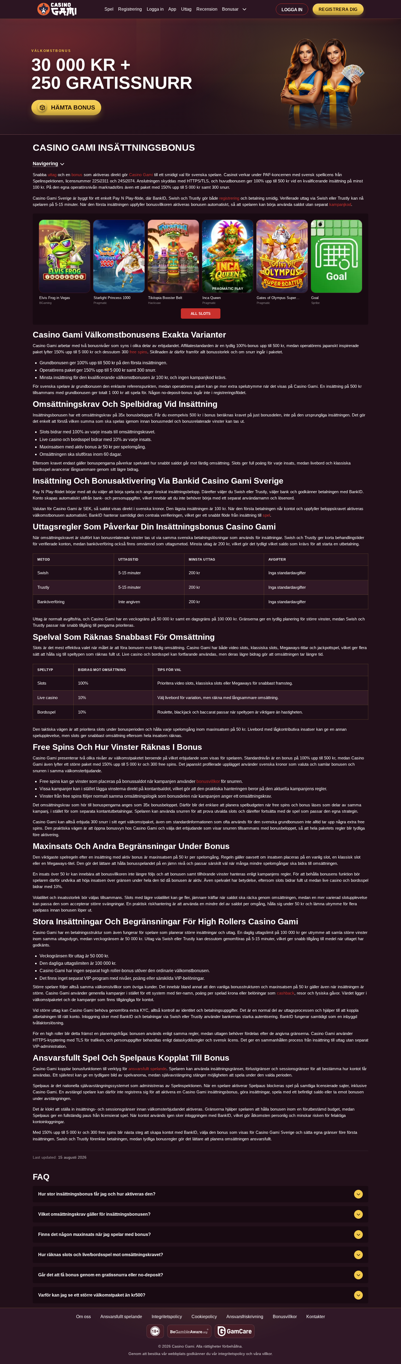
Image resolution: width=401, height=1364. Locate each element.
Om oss (83, 1316)
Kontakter (315, 1316)
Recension (206, 9)
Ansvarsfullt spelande (121, 1316)
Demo (64, 268)
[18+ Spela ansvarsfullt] (155, 1331)
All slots (201, 314)
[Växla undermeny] (244, 9)
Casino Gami (141, 174)
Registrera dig (338, 9)
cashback (285, 993)
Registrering (130, 9)
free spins (138, 352)
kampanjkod (340, 204)
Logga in (155, 9)
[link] (64, 262)
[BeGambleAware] (189, 1331)
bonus (76, 174)
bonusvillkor (208, 781)
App (172, 9)
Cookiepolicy (204, 1316)
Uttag (186, 9)
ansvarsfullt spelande (147, 1068)
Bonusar (230, 9)
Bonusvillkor (285, 1316)
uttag (52, 174)
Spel (108, 9)
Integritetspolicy (167, 1316)
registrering (229, 198)
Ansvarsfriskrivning (244, 1316)
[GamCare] (235, 1331)
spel (266, 515)
